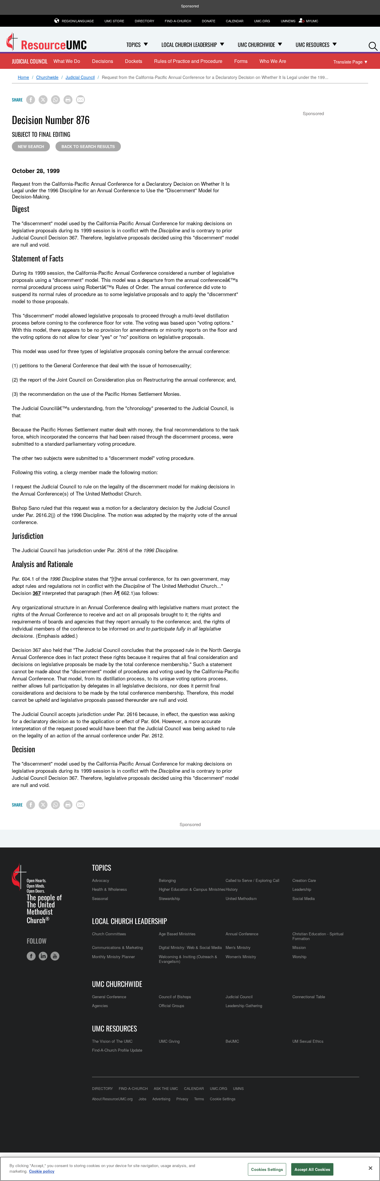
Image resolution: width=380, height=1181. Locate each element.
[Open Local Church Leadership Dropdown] (222, 44)
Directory (144, 20)
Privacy (182, 1098)
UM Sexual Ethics (308, 1041)
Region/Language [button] (78, 20)
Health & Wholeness (109, 889)
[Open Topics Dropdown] (146, 44)
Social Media (303, 898)
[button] (373, 45)
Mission (299, 947)
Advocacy (100, 880)
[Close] (370, 1167)
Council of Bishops (175, 996)
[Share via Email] (80, 99)
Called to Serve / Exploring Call (252, 880)
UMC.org (262, 20)
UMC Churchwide (117, 983)
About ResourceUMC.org (112, 1098)
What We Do (66, 61)
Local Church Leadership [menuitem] (189, 44)
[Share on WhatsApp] (55, 99)
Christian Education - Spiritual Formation (317, 936)
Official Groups (171, 1005)
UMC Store (114, 20)
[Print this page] (68, 99)
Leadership (301, 889)
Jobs (142, 1098)
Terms (199, 1098)
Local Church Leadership (129, 920)
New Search (31, 146)
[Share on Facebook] (30, 99)
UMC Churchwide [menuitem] (256, 44)
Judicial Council (30, 61)
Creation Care (304, 880)
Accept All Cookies (312, 1169)
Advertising (161, 1098)
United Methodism (241, 898)
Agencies (100, 1005)
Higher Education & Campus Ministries (192, 889)
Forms (241, 61)
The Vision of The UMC (112, 1041)
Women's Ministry (241, 956)
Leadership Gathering (244, 1005)
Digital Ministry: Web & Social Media (190, 947)
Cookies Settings (267, 1169)
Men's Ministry (238, 947)
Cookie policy (41, 1171)
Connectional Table (308, 996)
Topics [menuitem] (133, 44)
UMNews (288, 20)
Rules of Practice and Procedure (188, 61)
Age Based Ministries (177, 933)
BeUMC (232, 1041)
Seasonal (100, 898)
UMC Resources (114, 1028)
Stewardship (169, 898)
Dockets (133, 61)
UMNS (238, 1088)
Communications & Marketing (117, 947)
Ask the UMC (166, 1088)
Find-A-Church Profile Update (117, 1050)
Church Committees (109, 933)
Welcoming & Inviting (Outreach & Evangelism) (188, 959)
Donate (208, 20)
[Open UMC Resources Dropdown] (334, 44)
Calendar (234, 20)
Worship (299, 956)
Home (23, 77)
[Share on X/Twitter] (43, 99)
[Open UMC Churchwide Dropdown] (280, 44)
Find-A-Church (178, 20)
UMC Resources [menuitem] (313, 44)
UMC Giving (169, 1041)
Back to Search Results (88, 146)
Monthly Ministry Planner (113, 956)
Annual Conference (242, 933)
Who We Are (272, 61)
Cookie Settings (222, 1098)
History (232, 889)
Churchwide (47, 77)
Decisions (102, 61)
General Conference (109, 996)
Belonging (167, 880)
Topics (101, 867)
